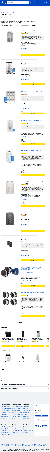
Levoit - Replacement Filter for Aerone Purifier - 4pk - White (32, 292)
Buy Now (33, 55)
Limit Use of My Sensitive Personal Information (34, 445)
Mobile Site (37, 440)
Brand (33, 25)
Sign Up (41, 415)
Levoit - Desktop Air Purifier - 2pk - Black (28, 238)
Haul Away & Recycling (16, 416)
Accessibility (3, 444)
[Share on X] (47, 426)
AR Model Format (25, 25)
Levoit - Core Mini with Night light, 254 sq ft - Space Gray (32, 212)
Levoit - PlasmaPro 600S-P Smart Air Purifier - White (31, 120)
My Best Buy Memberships (17, 428)
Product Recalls (4, 414)
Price (17, 25)
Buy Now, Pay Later (5, 432)
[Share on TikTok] (41, 426)
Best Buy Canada (45, 440)
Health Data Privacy (23, 445)
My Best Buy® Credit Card (6, 426)
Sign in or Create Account (40, 405)
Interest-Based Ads (16, 445)
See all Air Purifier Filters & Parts (28, 311)
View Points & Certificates (17, 430)
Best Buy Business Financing (6, 434)
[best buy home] (4, 2)
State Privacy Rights (19, 445)
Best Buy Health (26, 416)
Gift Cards (3, 418)
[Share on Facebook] (43, 426)
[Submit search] (27, 2)
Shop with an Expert (16, 408)
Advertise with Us (26, 410)
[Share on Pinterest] (45, 426)
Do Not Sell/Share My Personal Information (27, 445)
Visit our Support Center (17, 406)
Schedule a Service (16, 410)
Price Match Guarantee (5, 412)
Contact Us (14, 418)
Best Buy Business (26, 420)
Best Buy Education (27, 418)
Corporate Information (27, 426)
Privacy (12, 444)
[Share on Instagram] (39, 426)
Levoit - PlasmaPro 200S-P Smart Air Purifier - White (31, 150)
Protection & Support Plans (17, 414)
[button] (33, 2)
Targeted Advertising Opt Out (40, 445)
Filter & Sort (5, 25)
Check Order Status (5, 406)
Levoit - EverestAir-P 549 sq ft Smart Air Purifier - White (31, 91)
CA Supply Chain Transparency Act (45, 445)
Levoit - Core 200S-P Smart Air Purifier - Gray (29, 30)
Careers (24, 428)
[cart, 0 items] (47, 2)
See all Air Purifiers (25, 48)
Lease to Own (3, 430)
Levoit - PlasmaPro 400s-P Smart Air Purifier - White (31, 62)
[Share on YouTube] (36, 426)
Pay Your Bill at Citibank (5, 428)
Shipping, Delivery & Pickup (6, 408)
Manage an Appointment (17, 412)
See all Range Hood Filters (26, 280)
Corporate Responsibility (28, 430)
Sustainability (26, 432)
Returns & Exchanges (5, 410)
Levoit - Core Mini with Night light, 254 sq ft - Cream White (32, 181)
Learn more (40, 421)
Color (11, 25)
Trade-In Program (4, 416)
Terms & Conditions (8, 445)
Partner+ (25, 422)
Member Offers (15, 432)
